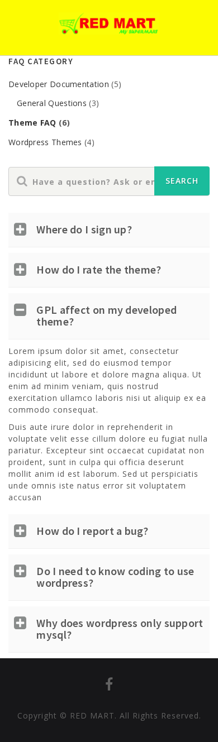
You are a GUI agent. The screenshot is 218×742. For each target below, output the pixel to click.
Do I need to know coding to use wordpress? (115, 577)
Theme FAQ (32, 122)
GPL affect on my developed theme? (106, 315)
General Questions (52, 103)
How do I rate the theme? (98, 269)
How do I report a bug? (92, 531)
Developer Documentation (58, 84)
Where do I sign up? (84, 229)
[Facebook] (109, 686)
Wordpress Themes (45, 142)
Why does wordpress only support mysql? (119, 629)
